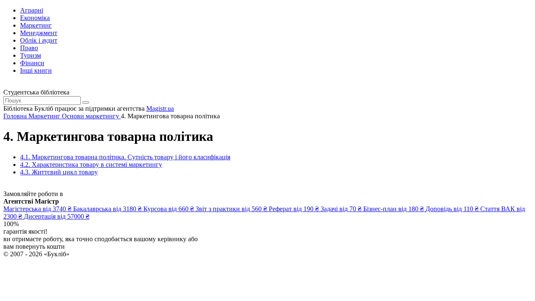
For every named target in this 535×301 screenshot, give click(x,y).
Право (29, 47)
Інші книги (36, 70)
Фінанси (32, 62)
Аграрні (31, 10)
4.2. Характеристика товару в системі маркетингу (91, 164)
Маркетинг (36, 25)
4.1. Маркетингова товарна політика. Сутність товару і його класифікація (125, 157)
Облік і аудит (38, 40)
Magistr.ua (160, 108)
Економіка (35, 17)
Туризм (30, 55)
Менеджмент (38, 32)
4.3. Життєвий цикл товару (59, 172)
